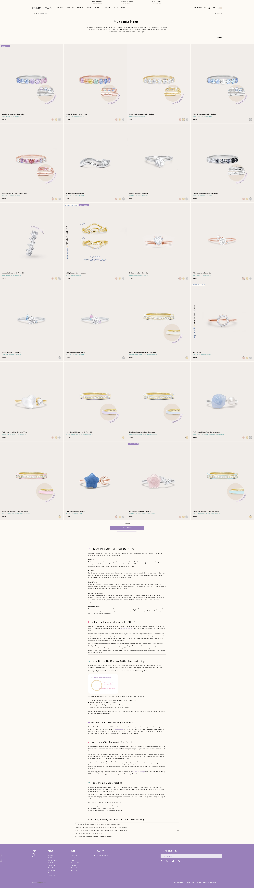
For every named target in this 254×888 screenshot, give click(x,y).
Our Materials (52, 863)
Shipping (73, 865)
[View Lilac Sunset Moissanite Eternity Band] (31, 83)
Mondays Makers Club (101, 855)
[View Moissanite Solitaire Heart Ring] (158, 242)
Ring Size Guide (118, 729)
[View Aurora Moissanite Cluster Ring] (95, 321)
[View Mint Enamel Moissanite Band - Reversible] (222, 480)
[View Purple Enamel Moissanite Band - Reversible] (95, 401)
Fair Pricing (51, 865)
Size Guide (74, 855)
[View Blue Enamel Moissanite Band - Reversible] (158, 401)
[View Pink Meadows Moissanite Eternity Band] (31, 162)
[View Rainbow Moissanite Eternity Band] (95, 83)
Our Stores (51, 858)
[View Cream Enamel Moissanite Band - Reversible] (158, 321)
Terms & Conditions (178, 882)
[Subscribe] (218, 856)
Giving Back (52, 868)
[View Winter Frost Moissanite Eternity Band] (222, 83)
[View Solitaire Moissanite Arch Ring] (158, 162)
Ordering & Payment (77, 863)
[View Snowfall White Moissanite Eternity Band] (158, 83)
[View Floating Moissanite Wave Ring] (95, 162)
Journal (50, 873)
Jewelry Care (75, 858)
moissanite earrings (138, 772)
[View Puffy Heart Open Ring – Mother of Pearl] (31, 401)
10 (183, 202)
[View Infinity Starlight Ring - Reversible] (95, 242)
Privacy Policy (190, 882)
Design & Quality (53, 860)
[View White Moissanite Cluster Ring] (222, 242)
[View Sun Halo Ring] (222, 321)
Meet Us (50, 855)
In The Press (51, 875)
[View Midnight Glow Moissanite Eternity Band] (222, 162)
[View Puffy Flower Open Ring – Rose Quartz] (158, 480)
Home (34, 13)
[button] (209, 8)
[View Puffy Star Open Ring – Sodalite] (95, 480)
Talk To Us (74, 870)
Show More (127, 528)
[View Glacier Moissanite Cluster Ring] (31, 321)
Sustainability (52, 870)
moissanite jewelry (126, 628)
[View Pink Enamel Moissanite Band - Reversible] (31, 480)
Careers (199, 882)
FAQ (72, 860)
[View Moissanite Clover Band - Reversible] (31, 242)
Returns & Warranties (77, 868)
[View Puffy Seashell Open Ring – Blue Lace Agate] (222, 401)
